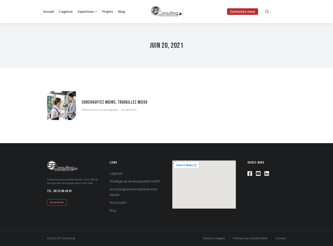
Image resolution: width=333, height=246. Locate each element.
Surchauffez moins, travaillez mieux (115, 102)
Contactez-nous (242, 11)
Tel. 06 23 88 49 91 (59, 191)
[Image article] (61, 105)
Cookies (280, 238)
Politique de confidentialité (250, 238)
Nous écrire (57, 202)
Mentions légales (214, 238)
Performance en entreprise (100, 110)
